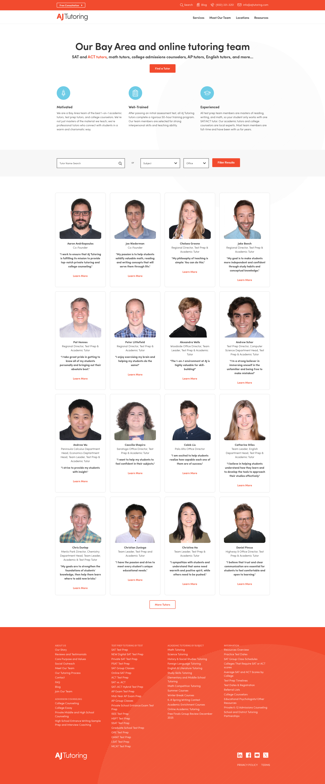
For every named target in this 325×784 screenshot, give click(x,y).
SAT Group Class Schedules (240, 659)
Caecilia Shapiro (135, 445)
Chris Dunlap (80, 547)
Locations (242, 17)
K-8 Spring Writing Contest (184, 700)
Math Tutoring (176, 649)
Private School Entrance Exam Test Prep (132, 707)
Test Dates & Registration (239, 685)
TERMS (265, 765)
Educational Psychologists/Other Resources (244, 701)
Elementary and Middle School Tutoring (186, 679)
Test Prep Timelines (236, 680)
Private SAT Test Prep (124, 659)
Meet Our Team (64, 668)
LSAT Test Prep (120, 742)
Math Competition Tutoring (184, 686)
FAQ (57, 682)
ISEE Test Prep (120, 714)
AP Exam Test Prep (122, 691)
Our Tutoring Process (68, 673)
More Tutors (162, 604)
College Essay (63, 708)
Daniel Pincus (244, 547)
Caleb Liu (190, 445)
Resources (261, 17)
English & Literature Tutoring (185, 668)
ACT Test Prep (119, 677)
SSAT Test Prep (120, 723)
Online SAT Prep (121, 673)
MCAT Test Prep (121, 746)
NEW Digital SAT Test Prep (127, 654)
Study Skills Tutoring (180, 673)
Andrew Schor (244, 342)
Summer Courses (178, 690)
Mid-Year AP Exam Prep (126, 696)
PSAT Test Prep (120, 663)
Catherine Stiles (245, 445)
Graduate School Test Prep (127, 728)
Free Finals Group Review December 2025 (190, 715)
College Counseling (67, 703)
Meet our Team (220, 17)
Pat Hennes (80, 342)
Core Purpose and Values (70, 659)
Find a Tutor (162, 68)
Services (198, 17)
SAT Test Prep (119, 649)
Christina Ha (190, 547)
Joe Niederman (135, 240)
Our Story (61, 649)
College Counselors (236, 694)
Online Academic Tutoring (183, 709)
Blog (204, 5)
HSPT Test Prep (120, 718)
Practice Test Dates (235, 654)
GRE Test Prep (120, 732)
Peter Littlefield (135, 342)
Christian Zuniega (135, 547)
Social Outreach (65, 663)
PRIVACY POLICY (247, 765)
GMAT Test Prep (121, 737)
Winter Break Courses (181, 695)
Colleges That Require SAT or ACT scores (244, 665)
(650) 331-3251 (225, 5)
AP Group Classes (122, 700)
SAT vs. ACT (118, 682)
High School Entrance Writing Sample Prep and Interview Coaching (78, 722)
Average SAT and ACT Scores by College (244, 674)
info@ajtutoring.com (255, 5)
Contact (60, 677)
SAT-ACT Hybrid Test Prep (127, 687)
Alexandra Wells (190, 342)
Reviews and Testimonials (70, 654)
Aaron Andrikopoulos (80, 240)
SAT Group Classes (122, 668)
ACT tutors (97, 56)
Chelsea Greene (190, 240)
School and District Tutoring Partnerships (241, 714)
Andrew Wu (80, 445)
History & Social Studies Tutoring (187, 659)
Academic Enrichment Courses (186, 704)
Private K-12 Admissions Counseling (245, 707)
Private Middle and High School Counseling (74, 714)
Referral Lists (232, 689)
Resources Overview (236, 649)
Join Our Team (63, 691)
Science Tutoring (178, 654)
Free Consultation (69, 5)
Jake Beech (244, 240)
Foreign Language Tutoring (184, 663)
